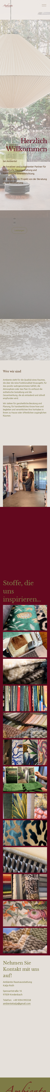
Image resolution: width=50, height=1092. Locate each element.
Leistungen (19, 230)
